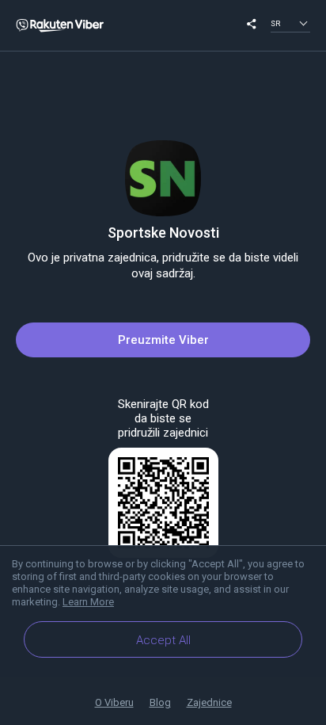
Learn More (88, 602)
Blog (160, 702)
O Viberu (114, 702)
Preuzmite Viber (163, 340)
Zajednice (209, 702)
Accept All (163, 640)
